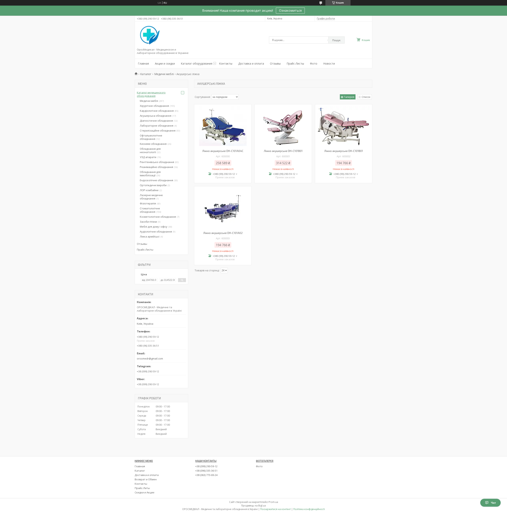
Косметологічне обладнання (158, 216)
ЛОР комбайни (149, 190)
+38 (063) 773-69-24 (206, 475)
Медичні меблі (164, 74)
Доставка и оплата (251, 63)
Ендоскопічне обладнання (156, 180)
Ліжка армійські (149, 236)
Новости (329, 63)
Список (366, 97)
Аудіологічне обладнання (156, 231)
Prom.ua (273, 502)
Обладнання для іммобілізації (150, 173)
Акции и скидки (165, 63)
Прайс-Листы (295, 63)
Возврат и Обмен (146, 479)
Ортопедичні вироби (153, 185)
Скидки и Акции (144, 492)
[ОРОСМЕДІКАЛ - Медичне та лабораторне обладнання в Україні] (149, 35)
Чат (493, 502)
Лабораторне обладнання (156, 125)
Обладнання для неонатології (150, 150)
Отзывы (275, 63)
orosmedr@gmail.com (150, 358)
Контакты (225, 63)
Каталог (145, 74)
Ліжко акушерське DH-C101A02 (223, 233)
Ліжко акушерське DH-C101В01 (283, 151)
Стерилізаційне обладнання (157, 130)
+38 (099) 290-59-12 (206, 466)
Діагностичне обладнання (156, 120)
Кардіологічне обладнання (157, 111)
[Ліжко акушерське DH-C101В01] (283, 126)
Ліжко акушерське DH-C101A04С (222, 151)
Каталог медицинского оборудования (151, 94)
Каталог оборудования (196, 63)
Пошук (336, 40)
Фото (313, 63)
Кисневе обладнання (153, 144)
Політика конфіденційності (309, 509)
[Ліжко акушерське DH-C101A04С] (222, 126)
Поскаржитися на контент (275, 509)
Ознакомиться (290, 10)
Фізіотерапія (148, 203)
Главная (143, 63)
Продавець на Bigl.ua (253, 505)
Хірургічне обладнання (154, 106)
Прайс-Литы (142, 488)
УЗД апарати (148, 157)
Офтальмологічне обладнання (151, 137)
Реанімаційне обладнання (156, 167)
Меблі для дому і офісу (153, 226)
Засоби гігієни (148, 221)
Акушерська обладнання (155, 115)
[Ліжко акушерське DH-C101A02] (222, 208)
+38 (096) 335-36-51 (206, 470)
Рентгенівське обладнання (157, 162)
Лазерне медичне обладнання (151, 196)
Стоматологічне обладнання (150, 210)
